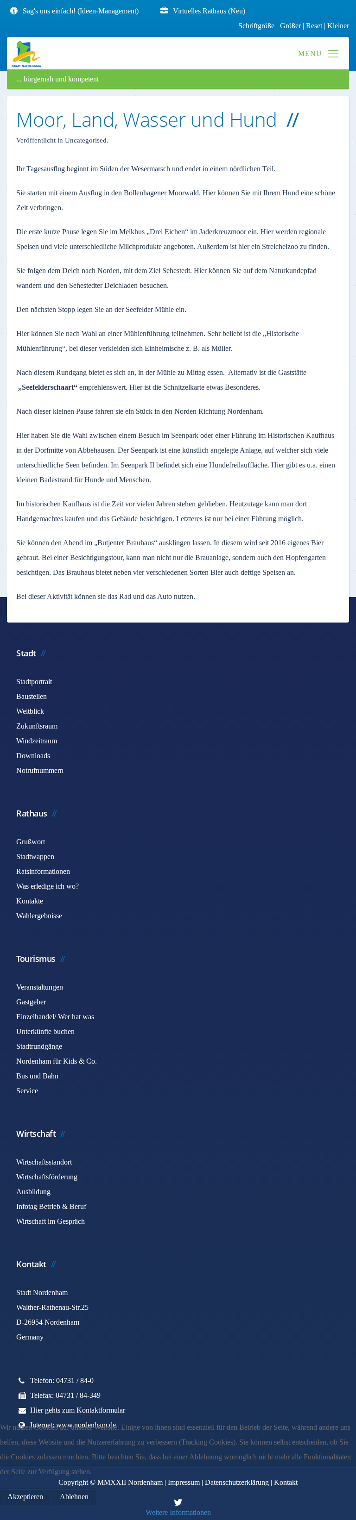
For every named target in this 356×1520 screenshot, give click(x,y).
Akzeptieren (25, 1497)
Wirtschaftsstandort (44, 1162)
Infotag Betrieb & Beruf (51, 1206)
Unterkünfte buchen (45, 1031)
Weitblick (30, 711)
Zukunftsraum (36, 726)
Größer (290, 26)
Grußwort (30, 842)
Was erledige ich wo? (47, 886)
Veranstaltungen (39, 987)
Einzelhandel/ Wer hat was (55, 1017)
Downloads (33, 756)
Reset (315, 26)
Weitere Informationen (178, 1512)
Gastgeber (31, 1002)
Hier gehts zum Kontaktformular (77, 1410)
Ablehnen (74, 1497)
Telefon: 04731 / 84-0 (62, 1380)
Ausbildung (33, 1192)
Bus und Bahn (37, 1076)
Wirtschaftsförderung (46, 1177)
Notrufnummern (40, 770)
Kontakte (29, 901)
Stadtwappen (35, 856)
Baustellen (31, 696)
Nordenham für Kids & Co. (56, 1061)
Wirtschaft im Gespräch (50, 1221)
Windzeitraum (36, 741)
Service (27, 1091)
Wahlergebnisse (39, 916)
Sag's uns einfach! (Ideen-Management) (81, 11)
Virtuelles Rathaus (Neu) (209, 11)
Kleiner (338, 26)
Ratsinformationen (43, 871)
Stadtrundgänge (39, 1046)
